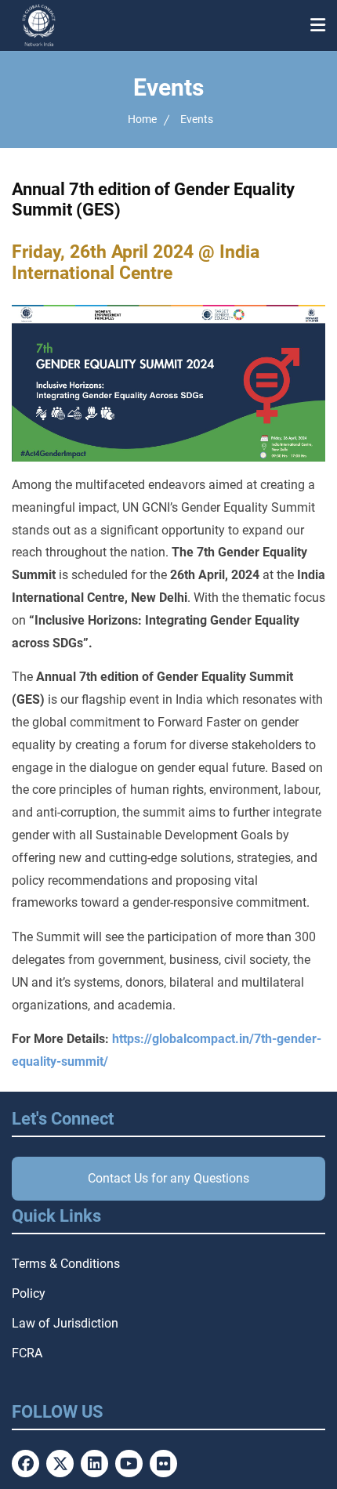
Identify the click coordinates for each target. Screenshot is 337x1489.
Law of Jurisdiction (65, 1323)
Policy (28, 1293)
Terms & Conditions (66, 1263)
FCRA (27, 1353)
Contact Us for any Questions (168, 1178)
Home (142, 119)
